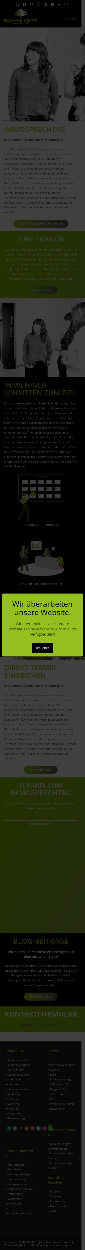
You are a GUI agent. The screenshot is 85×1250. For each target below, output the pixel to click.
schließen (43, 648)
